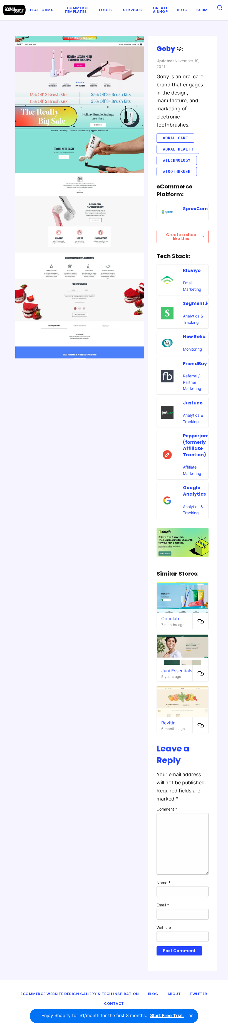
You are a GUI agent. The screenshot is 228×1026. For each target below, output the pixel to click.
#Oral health (178, 149)
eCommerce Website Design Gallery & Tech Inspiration (80, 993)
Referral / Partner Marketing (192, 382)
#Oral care (175, 138)
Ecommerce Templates (77, 10)
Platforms (42, 10)
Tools (105, 10)
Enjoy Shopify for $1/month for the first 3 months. (112, 1015)
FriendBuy (195, 363)
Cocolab (170, 618)
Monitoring (192, 349)
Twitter (198, 993)
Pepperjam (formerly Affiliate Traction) (196, 445)
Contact (114, 1003)
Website (164, 927)
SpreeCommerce (203, 208)
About (174, 993)
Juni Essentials (176, 670)
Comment (167, 809)
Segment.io (196, 303)
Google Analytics (194, 490)
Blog (182, 10)
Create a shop (160, 10)
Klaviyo (192, 270)
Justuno (193, 403)
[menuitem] (43, 10)
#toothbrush (176, 171)
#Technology (176, 160)
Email (163, 905)
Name (163, 882)
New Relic (194, 336)
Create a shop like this (181, 236)
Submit (203, 10)
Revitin (168, 723)
